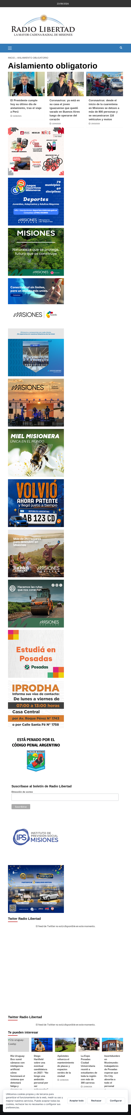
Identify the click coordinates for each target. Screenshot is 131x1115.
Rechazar (96, 1100)
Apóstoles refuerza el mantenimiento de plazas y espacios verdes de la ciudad (65, 1066)
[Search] (121, 48)
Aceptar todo (76, 1100)
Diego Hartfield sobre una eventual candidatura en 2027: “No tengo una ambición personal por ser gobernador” (41, 1073)
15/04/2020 (56, 124)
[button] (11, 48)
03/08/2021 (17, 116)
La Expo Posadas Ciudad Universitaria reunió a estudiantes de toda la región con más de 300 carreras (89, 1069)
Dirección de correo (22, 792)
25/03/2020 (95, 124)
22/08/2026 (64, 1080)
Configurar (116, 1100)
